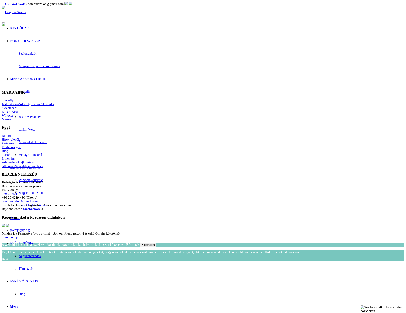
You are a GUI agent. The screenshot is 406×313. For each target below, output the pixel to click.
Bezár (6, 259)
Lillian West (10, 111)
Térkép (6, 154)
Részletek (132, 244)
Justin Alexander (13, 104)
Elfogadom (148, 244)
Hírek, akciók (11, 139)
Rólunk (7, 136)
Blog (22, 294)
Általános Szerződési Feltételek (22, 166)
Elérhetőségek (11, 147)
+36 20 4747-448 (13, 4)
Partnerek (8, 143)
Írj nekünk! (9, 158)
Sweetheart (9, 108)
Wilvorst (7, 115)
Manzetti (7, 119)
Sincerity (8, 100)
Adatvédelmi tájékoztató (18, 162)
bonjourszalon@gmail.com (20, 201)
